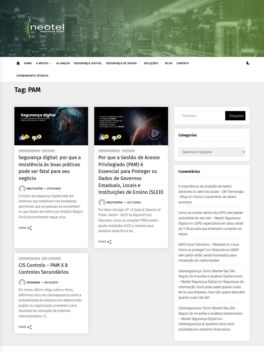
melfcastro (35, 188)
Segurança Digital (88, 63)
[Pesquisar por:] (201, 115)
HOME (28, 63)
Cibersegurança (29, 150)
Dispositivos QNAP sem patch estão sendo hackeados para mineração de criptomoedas (208, 255)
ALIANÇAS (63, 63)
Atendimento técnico (32, 75)
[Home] (18, 63)
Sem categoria (51, 258)
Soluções (151, 63)
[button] (248, 63)
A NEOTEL (42, 63)
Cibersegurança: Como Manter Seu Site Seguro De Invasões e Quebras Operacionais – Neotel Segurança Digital (210, 276)
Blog (168, 63)
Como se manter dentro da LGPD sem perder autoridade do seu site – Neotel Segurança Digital (210, 218)
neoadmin (33, 282)
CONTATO (183, 63)
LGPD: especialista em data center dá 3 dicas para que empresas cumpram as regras (210, 228)
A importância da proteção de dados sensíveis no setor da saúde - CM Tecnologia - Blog (211, 191)
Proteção (48, 150)
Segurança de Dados (121, 63)
